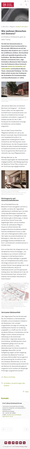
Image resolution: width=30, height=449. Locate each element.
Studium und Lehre (22, 27)
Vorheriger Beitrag (6, 429)
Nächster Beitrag (26, 429)
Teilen (27, 392)
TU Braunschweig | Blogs (21, 446)
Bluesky (17, 442)
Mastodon (13, 442)
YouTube (20, 442)
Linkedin (9, 442)
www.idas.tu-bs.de (7, 416)
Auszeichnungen (17, 383)
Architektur (7, 383)
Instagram (5, 442)
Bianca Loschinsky (9, 377)
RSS (24, 442)
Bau (23, 383)
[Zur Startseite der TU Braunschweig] (7, 4)
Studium (6, 385)
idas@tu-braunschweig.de (14, 414)
